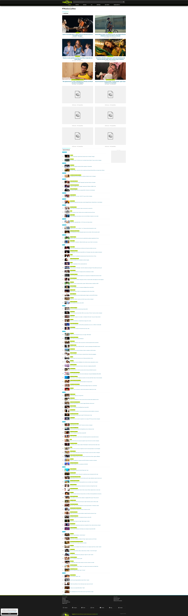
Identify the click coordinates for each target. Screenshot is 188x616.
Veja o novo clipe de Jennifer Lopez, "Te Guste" (77, 570)
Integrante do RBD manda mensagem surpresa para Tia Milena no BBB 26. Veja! (83, 186)
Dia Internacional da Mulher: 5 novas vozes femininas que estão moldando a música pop (84, 411)
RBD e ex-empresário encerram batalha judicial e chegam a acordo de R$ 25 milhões (83, 295)
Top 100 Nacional (65, 600)
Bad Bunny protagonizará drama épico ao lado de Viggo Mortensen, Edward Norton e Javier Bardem (86, 202)
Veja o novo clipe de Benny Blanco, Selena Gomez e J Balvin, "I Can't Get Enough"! (83, 550)
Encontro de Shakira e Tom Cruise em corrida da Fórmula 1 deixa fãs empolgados (83, 354)
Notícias (98, 4)
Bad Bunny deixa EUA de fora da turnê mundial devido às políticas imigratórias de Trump (84, 238)
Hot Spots (107, 4)
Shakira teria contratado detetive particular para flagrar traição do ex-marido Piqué (83, 385)
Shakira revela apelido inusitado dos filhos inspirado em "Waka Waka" (81, 166)
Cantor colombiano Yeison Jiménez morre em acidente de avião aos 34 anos (82, 212)
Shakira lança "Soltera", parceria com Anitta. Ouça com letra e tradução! (81, 299)
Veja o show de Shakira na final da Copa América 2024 (79, 309)
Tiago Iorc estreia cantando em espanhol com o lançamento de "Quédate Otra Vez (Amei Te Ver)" (85, 275)
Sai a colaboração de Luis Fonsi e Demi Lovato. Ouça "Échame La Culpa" (81, 591)
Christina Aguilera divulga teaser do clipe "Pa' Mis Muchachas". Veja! (81, 415)
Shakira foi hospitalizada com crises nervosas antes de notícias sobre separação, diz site (84, 399)
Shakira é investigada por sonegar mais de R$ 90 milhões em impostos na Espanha (83, 460)
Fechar (9, 613)
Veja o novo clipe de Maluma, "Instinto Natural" (77, 535)
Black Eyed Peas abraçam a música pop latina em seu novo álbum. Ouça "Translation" (84, 482)
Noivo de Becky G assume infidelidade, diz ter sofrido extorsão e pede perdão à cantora (84, 362)
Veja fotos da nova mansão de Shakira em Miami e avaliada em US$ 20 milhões (83, 350)
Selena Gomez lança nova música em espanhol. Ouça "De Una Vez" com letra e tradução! (84, 440)
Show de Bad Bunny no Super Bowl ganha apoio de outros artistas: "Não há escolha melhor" (85, 232)
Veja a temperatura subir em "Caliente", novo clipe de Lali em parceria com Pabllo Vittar (84, 566)
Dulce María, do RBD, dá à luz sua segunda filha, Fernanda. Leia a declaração (82, 190)
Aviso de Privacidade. (12, 611)
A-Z (91, 4)
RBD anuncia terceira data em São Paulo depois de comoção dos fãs (81, 381)
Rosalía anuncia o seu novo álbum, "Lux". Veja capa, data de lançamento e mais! (83, 228)
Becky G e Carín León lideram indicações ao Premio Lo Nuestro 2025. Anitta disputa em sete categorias (87, 279)
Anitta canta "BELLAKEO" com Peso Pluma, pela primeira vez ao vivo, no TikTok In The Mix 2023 (85, 324)
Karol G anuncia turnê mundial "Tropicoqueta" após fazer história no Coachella (82, 182)
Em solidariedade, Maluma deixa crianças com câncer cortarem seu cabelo (82, 562)
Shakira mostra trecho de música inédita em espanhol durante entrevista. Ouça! (83, 513)
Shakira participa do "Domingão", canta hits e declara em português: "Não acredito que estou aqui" (86, 267)
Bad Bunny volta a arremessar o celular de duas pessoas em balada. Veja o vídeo (83, 389)
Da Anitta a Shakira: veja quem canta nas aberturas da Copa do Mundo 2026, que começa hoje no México (87, 170)
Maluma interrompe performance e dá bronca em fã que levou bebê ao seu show (83, 248)
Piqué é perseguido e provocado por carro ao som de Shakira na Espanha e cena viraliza (84, 216)
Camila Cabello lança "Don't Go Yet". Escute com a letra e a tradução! (81, 425)
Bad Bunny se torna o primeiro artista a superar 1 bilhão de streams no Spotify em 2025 (84, 283)
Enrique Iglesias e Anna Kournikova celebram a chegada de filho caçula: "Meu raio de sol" (84, 497)
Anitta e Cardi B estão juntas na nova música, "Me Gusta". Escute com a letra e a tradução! (85, 452)
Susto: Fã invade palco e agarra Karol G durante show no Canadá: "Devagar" (82, 156)
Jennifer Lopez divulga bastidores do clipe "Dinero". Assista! (79, 580)
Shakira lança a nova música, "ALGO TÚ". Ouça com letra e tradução (81, 196)
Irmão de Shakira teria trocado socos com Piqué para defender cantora (81, 358)
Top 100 (77, 4)
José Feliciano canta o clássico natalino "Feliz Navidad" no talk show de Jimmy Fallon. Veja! (85, 444)
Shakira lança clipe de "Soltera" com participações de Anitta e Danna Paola (82, 291)
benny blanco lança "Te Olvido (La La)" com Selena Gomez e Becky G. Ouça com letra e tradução (85, 160)
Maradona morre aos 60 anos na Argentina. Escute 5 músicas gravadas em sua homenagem (85, 448)
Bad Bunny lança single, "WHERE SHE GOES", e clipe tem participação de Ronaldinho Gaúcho (85, 346)
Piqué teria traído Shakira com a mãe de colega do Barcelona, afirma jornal (82, 403)
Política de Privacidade (118, 600)
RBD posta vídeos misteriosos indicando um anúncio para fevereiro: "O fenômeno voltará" (84, 505)
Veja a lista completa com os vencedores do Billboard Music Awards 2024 (82, 287)
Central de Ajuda (117, 598)
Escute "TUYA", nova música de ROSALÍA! (76, 338)
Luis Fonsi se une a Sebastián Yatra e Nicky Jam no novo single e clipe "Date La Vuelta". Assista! (85, 546)
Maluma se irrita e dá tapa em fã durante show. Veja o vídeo (79, 328)
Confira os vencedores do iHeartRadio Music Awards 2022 (79, 407)
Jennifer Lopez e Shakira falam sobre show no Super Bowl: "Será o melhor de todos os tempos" (85, 525)
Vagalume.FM (116, 4)
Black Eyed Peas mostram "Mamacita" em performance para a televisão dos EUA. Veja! (84, 474)
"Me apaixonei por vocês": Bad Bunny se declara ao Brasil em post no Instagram (83, 176)
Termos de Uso (116, 599)
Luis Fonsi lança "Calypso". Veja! (75, 576)
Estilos (84, 4)
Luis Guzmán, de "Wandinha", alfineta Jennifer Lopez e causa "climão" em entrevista (83, 242)
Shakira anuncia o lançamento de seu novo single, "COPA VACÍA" (80, 334)
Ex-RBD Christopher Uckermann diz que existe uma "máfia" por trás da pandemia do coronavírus (85, 493)
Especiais (64, 598)
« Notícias (64, 594)
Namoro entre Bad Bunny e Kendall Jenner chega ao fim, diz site (80, 320)
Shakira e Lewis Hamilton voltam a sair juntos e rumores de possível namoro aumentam (84, 342)
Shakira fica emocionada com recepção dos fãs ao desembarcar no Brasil (82, 271)
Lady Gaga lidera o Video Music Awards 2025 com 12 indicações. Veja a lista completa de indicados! (86, 252)
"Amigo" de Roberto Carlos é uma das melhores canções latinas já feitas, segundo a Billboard (85, 456)
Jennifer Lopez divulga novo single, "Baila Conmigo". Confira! (79, 521)
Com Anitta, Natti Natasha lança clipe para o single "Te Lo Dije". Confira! (81, 554)
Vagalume (67, 2)
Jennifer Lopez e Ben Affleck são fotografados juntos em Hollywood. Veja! (82, 429)
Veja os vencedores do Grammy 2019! (76, 558)
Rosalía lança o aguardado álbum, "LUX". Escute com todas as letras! (81, 222)
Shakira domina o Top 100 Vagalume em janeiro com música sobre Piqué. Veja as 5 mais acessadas (86, 377)
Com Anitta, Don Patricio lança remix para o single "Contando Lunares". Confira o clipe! (84, 501)
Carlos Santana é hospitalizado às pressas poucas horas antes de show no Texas (83, 256)
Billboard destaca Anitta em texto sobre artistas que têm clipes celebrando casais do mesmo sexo (86, 478)
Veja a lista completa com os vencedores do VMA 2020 (79, 464)
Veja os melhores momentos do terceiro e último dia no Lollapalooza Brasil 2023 (83, 366)
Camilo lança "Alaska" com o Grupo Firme (76, 395)
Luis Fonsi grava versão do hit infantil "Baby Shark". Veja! (79, 470)
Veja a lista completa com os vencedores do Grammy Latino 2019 (80, 517)
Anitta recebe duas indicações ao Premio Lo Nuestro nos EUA (80, 509)
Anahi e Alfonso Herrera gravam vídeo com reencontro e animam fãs (81, 208)
